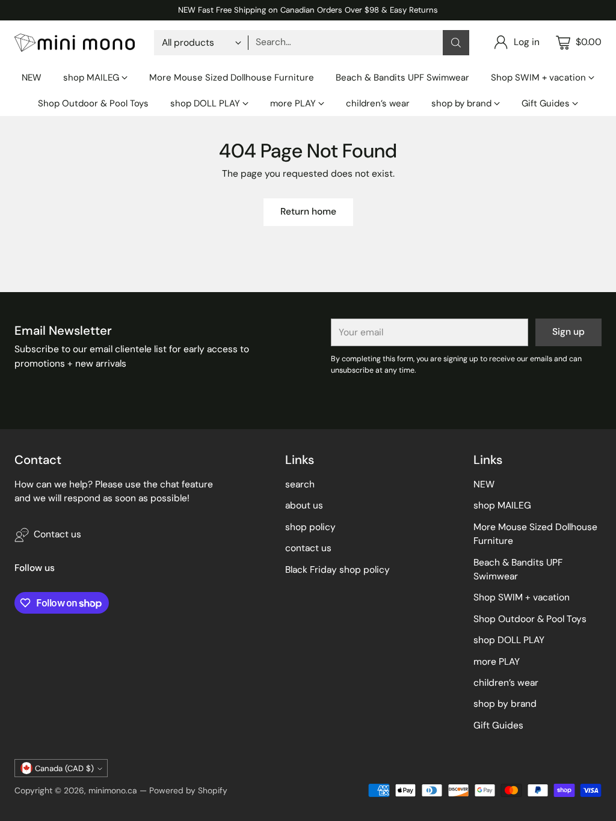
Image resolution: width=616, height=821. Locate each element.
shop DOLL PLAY (508, 640)
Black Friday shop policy (337, 570)
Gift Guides (498, 725)
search (300, 484)
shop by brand (505, 704)
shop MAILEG (502, 505)
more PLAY (496, 662)
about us (304, 505)
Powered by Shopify (188, 790)
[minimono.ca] (74, 43)
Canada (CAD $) (64, 768)
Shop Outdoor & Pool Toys (530, 619)
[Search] (456, 42)
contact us (308, 548)
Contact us (57, 534)
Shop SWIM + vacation (521, 597)
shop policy (310, 527)
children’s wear (505, 683)
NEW (483, 484)
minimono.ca (112, 790)
